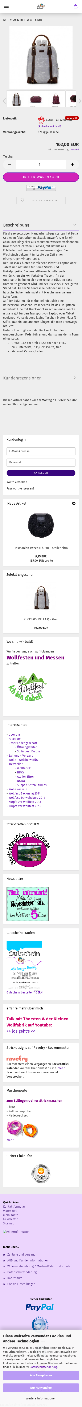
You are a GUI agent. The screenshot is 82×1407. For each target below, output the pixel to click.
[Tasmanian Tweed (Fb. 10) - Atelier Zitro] (41, 526)
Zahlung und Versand (21, 1254)
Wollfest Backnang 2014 (24, 793)
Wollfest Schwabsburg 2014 (27, 798)
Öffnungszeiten (27, 747)
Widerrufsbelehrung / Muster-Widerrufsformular (39, 1266)
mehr (61, 1068)
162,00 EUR (41, 628)
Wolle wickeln (18, 789)
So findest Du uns (29, 751)
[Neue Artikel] (73, 503)
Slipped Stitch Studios (32, 785)
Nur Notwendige (41, 1388)
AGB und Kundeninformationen (28, 1260)
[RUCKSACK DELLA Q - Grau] (41, 58)
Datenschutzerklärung (43, 1367)
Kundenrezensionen (22, 378)
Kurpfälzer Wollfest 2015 (25, 802)
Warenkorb (10, 1211)
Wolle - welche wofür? (23, 760)
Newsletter (10, 1219)
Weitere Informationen (41, 1398)
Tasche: (8, 156)
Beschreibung (16, 225)
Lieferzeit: (10, 118)
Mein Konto (10, 1215)
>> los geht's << (21, 1031)
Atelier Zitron (25, 776)
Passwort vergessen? (20, 488)
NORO (21, 781)
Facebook (15, 739)
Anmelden (41, 472)
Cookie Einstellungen (21, 1284)
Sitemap (8, 1223)
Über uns (15, 734)
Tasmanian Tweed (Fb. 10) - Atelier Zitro (41, 548)
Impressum (14, 1278)
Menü (6, 6)
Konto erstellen (17, 482)
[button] (9, 164)
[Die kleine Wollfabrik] (41, 6)
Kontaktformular (14, 1206)
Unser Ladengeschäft (23, 743)
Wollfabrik (24, 768)
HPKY (20, 772)
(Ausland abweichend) (49, 126)
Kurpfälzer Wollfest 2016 (25, 806)
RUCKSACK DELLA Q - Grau (41, 619)
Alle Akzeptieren (41, 1375)
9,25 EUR (41, 556)
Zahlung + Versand (21, 755)
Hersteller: (16, 764)
